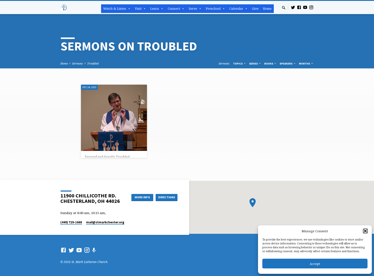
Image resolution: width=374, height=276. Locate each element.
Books (269, 63)
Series (253, 63)
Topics (238, 63)
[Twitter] (293, 7)
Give (255, 8)
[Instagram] (311, 7)
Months (305, 63)
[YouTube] (305, 7)
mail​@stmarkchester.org (105, 222)
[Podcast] (94, 250)
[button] (365, 231)
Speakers (286, 63)
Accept (315, 263)
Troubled (92, 63)
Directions (166, 197)
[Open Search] (283, 8)
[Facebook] (299, 7)
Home (267, 8)
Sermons (77, 63)
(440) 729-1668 (71, 222)
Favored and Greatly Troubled (107, 157)
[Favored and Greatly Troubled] (114, 118)
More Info (142, 197)
